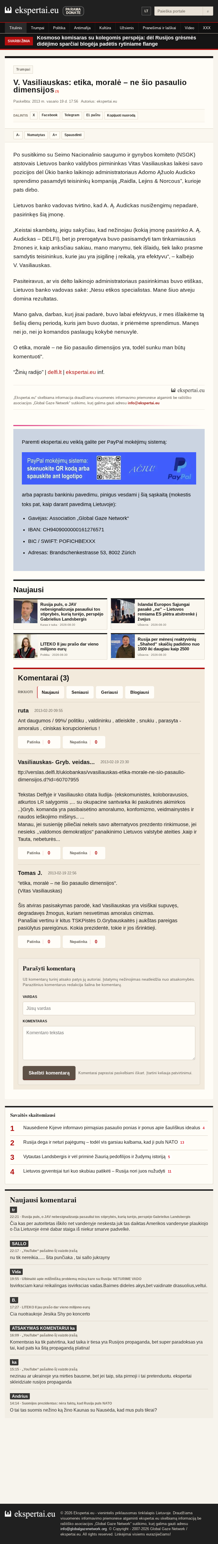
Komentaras (35, 1021)
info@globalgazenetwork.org (83, 1529)
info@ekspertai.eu (144, 403)
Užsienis (127, 28)
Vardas (30, 997)
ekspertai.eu (81, 372)
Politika (59, 28)
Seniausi (80, 692)
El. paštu (93, 115)
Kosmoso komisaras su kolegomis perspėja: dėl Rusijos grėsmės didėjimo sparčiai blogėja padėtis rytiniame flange (116, 41)
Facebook (50, 115)
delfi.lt (55, 372)
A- (18, 135)
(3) (57, 91)
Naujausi (50, 692)
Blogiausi (139, 692)
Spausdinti (72, 135)
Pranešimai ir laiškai (159, 28)
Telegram (71, 115)
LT (146, 11)
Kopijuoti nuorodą (121, 115)
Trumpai (37, 28)
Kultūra (105, 28)
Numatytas (36, 135)
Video (189, 28)
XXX (207, 28)
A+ (55, 135)
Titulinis (15, 28)
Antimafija (82, 28)
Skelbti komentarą (49, 1073)
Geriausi (109, 692)
